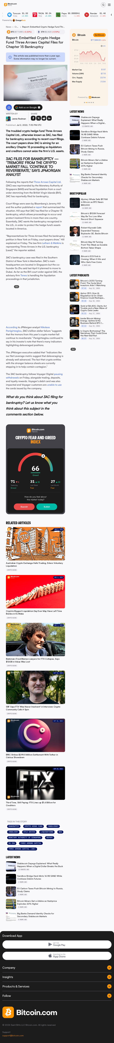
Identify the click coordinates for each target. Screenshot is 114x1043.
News (8, 26)
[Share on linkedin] (49, 118)
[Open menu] (109, 4)
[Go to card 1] (84, 102)
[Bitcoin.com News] (10, 5)
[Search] (103, 4)
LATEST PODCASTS (79, 275)
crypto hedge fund (33, 826)
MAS (60, 832)
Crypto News (17, 26)
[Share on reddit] (44, 118)
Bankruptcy (14, 826)
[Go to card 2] (86, 102)
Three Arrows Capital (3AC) (22, 849)
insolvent (13, 832)
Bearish (24, 506)
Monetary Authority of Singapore (25, 837)
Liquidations (47, 832)
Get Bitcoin (99, 35)
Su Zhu (12, 843)
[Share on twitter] (38, 118)
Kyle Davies (29, 832)
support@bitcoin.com (13, 1035)
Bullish (47, 506)
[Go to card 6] (93, 102)
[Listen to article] (9, 107)
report (49, 837)
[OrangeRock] (19, 20)
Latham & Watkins (51, 243)
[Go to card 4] (89, 102)
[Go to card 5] (91, 102)
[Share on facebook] (33, 118)
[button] (39, 107)
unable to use (54, 384)
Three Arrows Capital (30, 843)
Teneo (23, 275)
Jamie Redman (19, 119)
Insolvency (53, 826)
